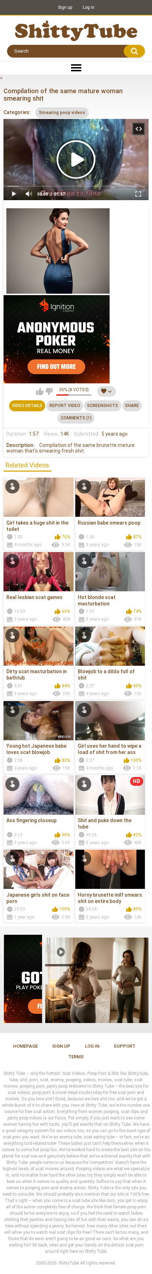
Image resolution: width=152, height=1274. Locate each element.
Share (132, 405)
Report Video (64, 405)
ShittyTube (68, 1263)
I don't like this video (49, 391)
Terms (76, 1056)
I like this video (39, 391)
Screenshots (102, 405)
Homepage (25, 1046)
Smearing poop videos (62, 112)
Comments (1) (76, 417)
